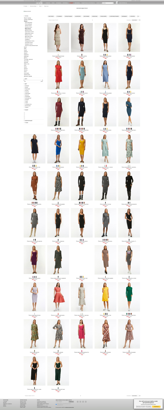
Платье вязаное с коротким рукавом (105, 278)
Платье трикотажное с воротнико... (58, 130)
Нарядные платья (28, 43)
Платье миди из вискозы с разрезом (58, 278)
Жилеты (25, 70)
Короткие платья (28, 27)
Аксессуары (26, 73)
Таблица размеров (23, 403)
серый (26, 101)
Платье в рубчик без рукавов (106, 93)
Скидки (26, 122)
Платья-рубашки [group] (68, 16)
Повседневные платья (29, 40)
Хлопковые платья (29, 42)
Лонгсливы (26, 60)
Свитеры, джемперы (28, 19)
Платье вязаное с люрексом (58, 241)
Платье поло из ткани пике (34, 167)
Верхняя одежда (27, 17)
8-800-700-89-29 (37, 0)
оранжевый (27, 96)
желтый (26, 90)
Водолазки (26, 56)
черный (26, 107)
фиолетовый (27, 105)
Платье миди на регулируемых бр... (81, 352)
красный (27, 94)
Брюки (25, 47)
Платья (25, 21)
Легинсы (26, 68)
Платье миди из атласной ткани (58, 389)
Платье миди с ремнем (58, 352)
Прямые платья (28, 25)
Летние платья (28, 37)
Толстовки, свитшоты (28, 59)
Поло (25, 65)
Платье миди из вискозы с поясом (58, 93)
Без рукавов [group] (86, 16)
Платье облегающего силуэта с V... (129, 241)
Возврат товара (22, 407)
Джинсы (25, 57)
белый (26, 87)
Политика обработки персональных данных (44, 407)
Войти (134, 0)
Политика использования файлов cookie (148, 404)
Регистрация (138, 0)
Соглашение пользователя (41, 401)
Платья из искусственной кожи (31, 45)
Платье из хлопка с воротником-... (58, 315)
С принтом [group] (132, 16)
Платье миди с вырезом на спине (129, 278)
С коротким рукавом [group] (114, 16)
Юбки (25, 48)
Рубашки (26, 51)
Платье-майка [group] (103, 16)
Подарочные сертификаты (88, 2)
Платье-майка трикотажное (105, 56)
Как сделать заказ (23, 402)
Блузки (25, 50)
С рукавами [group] (59, 16)
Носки (25, 71)
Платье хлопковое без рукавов (58, 204)
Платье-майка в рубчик (82, 56)
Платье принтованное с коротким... (129, 167)
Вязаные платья (28, 34)
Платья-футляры (28, 22)
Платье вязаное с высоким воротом (129, 204)
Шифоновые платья (29, 33)
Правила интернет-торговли (41, 402)
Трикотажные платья (29, 31)
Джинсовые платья (29, 36)
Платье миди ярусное (34, 352)
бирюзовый (27, 88)
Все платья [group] (51, 16)
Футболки (26, 62)
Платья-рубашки (28, 24)
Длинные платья (28, 30)
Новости (98, 2)
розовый (27, 99)
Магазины (77, 2)
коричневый (27, 93)
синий (26, 102)
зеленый (27, 91)
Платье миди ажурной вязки (58, 56)
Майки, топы (26, 63)
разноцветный (28, 98)
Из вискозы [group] (94, 16)
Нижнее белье (27, 74)
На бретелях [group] (78, 16)
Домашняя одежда (28, 76)
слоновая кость (28, 104)
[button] (139, 16)
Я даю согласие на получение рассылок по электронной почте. (64, 404)
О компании (5, 401)
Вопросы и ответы (23, 401)
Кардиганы (26, 54)
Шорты (25, 66)
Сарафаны (27, 39)
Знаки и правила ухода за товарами (43, 403)
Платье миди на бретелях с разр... (34, 389)
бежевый (27, 85)
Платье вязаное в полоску (105, 204)
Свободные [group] (124, 16)
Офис (53, 2)
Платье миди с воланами (105, 352)
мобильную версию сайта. (69, 407)
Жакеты (25, 53)
